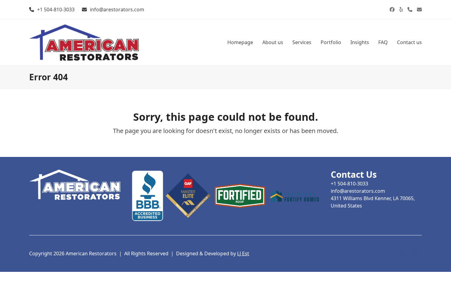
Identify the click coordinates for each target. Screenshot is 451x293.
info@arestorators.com (117, 9)
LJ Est (243, 253)
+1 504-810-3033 (56, 9)
